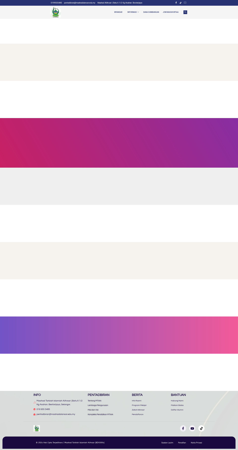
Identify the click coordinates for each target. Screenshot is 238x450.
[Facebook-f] (183, 428)
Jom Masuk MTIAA (170, 12)
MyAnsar (118, 12)
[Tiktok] (180, 3)
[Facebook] (176, 3)
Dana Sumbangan (151, 12)
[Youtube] (192, 428)
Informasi (132, 12)
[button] (185, 12)
